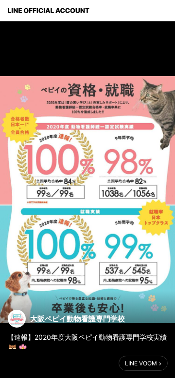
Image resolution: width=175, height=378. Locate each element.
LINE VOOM (141, 363)
